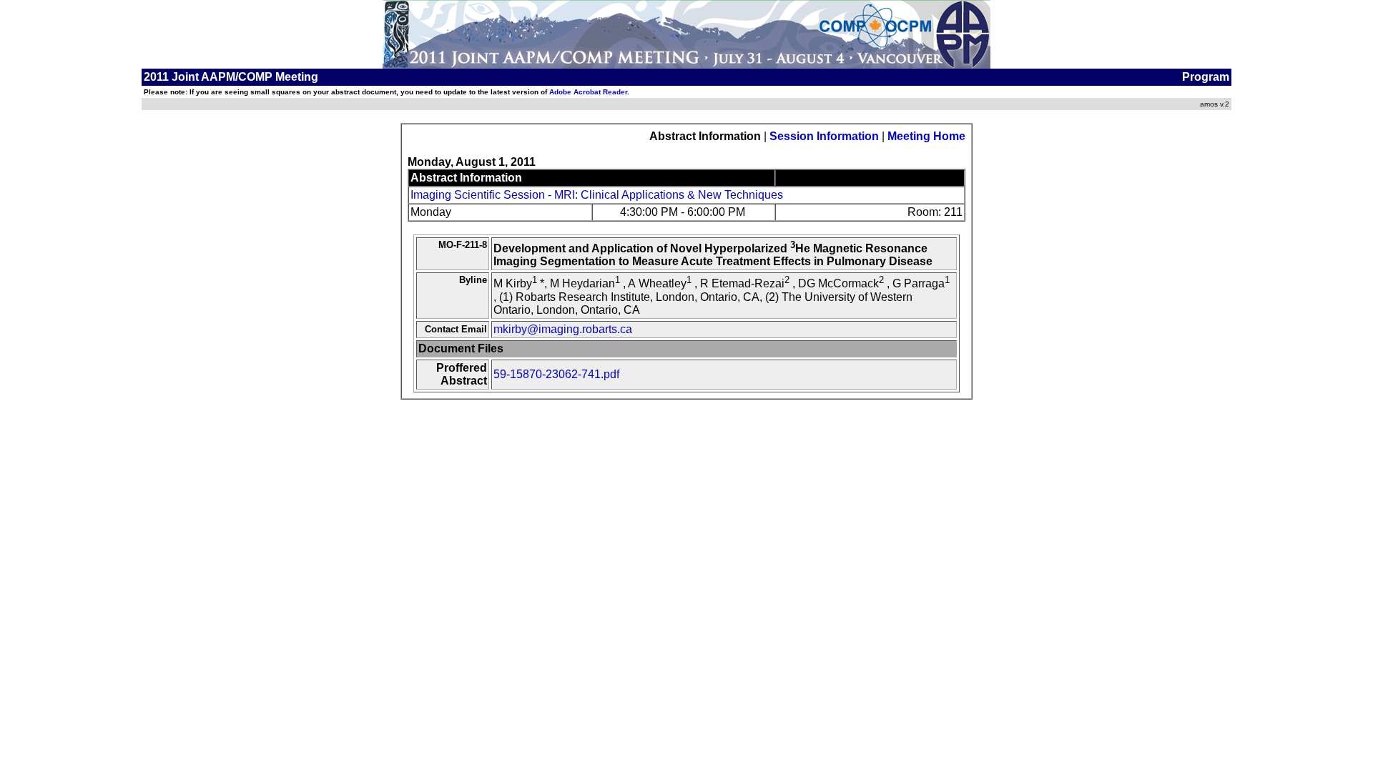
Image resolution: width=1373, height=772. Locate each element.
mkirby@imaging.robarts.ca (562, 329)
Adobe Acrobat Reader (588, 92)
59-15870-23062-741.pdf (556, 374)
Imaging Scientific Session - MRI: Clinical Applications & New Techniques (596, 195)
